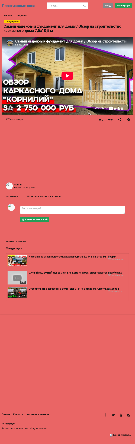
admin (18, 184)
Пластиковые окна (18, 6)
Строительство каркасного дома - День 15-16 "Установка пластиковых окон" (74, 288)
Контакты (18, 414)
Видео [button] (21, 15)
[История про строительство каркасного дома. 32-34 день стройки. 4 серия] (17, 260)
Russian (124, 435)
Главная (7, 15)
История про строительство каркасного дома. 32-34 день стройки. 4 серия (72, 256)
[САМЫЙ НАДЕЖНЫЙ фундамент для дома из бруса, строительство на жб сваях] (17, 277)
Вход (108, 5)
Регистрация (123, 5)
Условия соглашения (38, 414)
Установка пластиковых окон (44, 196)
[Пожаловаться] (128, 120)
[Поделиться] (119, 120)
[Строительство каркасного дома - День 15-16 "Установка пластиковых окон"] (17, 292)
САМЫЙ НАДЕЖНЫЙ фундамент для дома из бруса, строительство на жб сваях (75, 272)
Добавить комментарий (34, 219)
